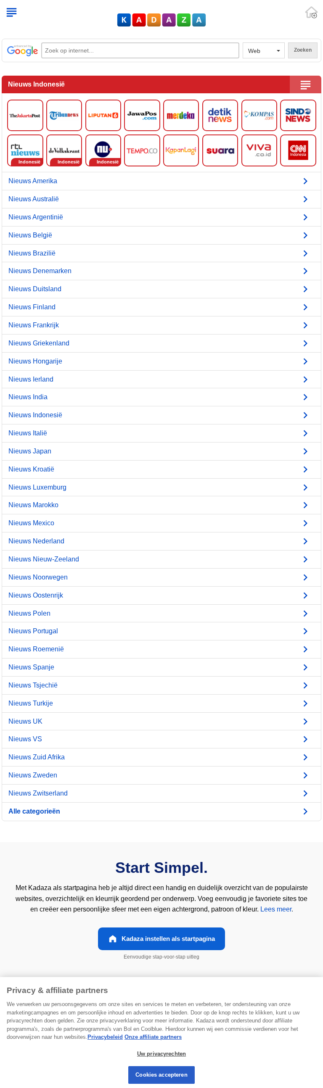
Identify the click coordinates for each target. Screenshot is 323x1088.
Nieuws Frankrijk (33, 325)
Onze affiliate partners (153, 1037)
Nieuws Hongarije (35, 361)
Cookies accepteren (161, 1075)
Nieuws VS (25, 739)
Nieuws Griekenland (38, 343)
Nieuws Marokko (33, 504)
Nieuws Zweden (32, 775)
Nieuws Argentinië (35, 217)
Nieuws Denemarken (39, 270)
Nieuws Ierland (30, 379)
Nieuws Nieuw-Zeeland (43, 559)
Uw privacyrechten (161, 1054)
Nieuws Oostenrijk (35, 595)
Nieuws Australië (33, 199)
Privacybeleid (105, 1037)
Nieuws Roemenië (36, 649)
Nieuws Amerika (32, 180)
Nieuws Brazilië (32, 253)
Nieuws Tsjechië (33, 685)
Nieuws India (28, 396)
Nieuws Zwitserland (38, 793)
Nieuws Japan (29, 451)
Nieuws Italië (27, 433)
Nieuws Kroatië (31, 469)
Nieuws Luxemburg (37, 487)
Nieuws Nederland (36, 541)
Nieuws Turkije (30, 703)
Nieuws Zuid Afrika (36, 757)
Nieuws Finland (32, 307)
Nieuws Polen (29, 613)
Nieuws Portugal (33, 631)
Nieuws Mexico (31, 523)
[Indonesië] (25, 149)
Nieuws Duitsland (34, 288)
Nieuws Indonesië (35, 415)
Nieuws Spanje (31, 667)
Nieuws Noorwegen (38, 577)
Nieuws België (30, 235)
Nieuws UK (25, 721)
